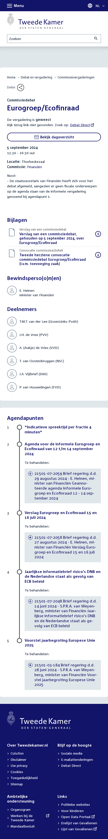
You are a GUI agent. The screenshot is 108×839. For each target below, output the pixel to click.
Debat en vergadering (36, 77)
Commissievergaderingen (76, 77)
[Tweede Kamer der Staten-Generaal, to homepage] (35, 21)
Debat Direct (80, 125)
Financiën (34, 167)
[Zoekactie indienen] (96, 38)
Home (11, 77)
